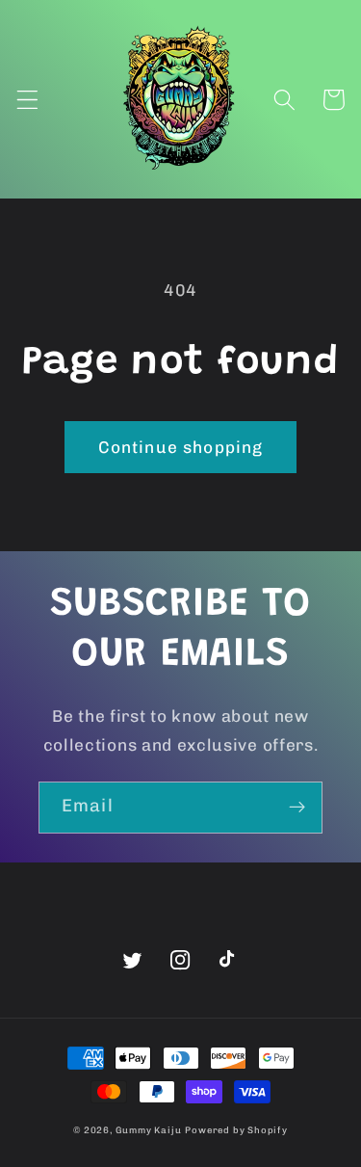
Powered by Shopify (236, 1130)
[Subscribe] (297, 808)
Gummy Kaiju (149, 1130)
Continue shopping (181, 447)
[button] (27, 99)
